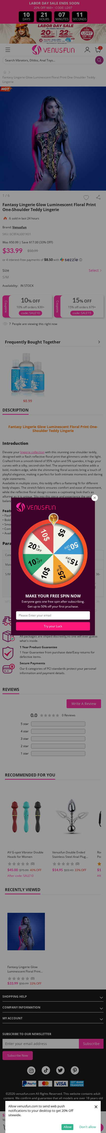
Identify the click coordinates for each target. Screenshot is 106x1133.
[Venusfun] (35, 507)
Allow (67, 1127)
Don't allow (87, 1127)
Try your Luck (53, 626)
